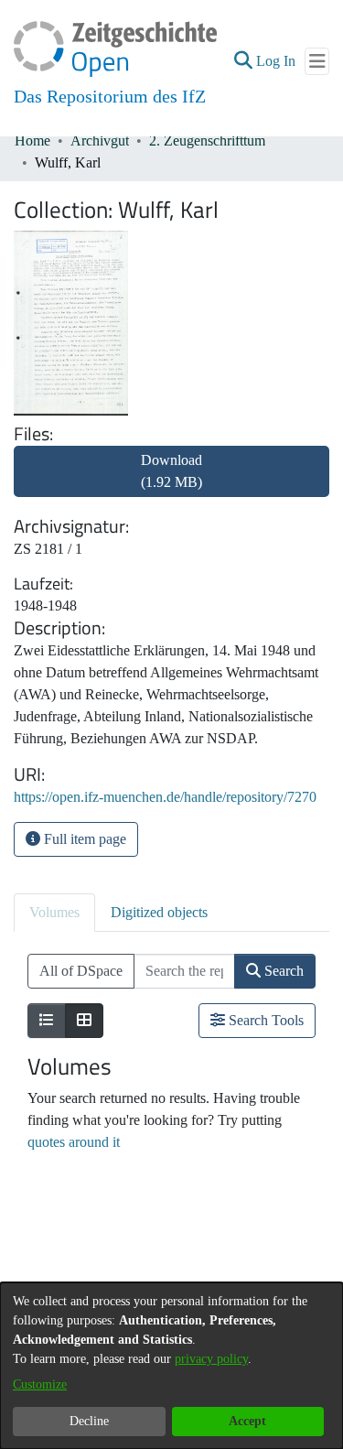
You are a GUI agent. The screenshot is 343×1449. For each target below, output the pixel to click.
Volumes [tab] (54, 912)
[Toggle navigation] (317, 61)
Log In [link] (276, 61)
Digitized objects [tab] (159, 912)
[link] (171, 482)
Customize (40, 1384)
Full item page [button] (83, 839)
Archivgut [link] (99, 140)
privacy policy (211, 1359)
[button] (242, 61)
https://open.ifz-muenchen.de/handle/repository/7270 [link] (165, 797)
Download (171, 471)
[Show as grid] (84, 1020)
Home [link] (32, 140)
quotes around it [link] (73, 1142)
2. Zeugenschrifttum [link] (207, 140)
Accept (247, 1421)
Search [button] (282, 971)
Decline (89, 1421)
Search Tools (264, 1020)
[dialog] (171, 1365)
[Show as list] (46, 1020)
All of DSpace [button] (81, 971)
